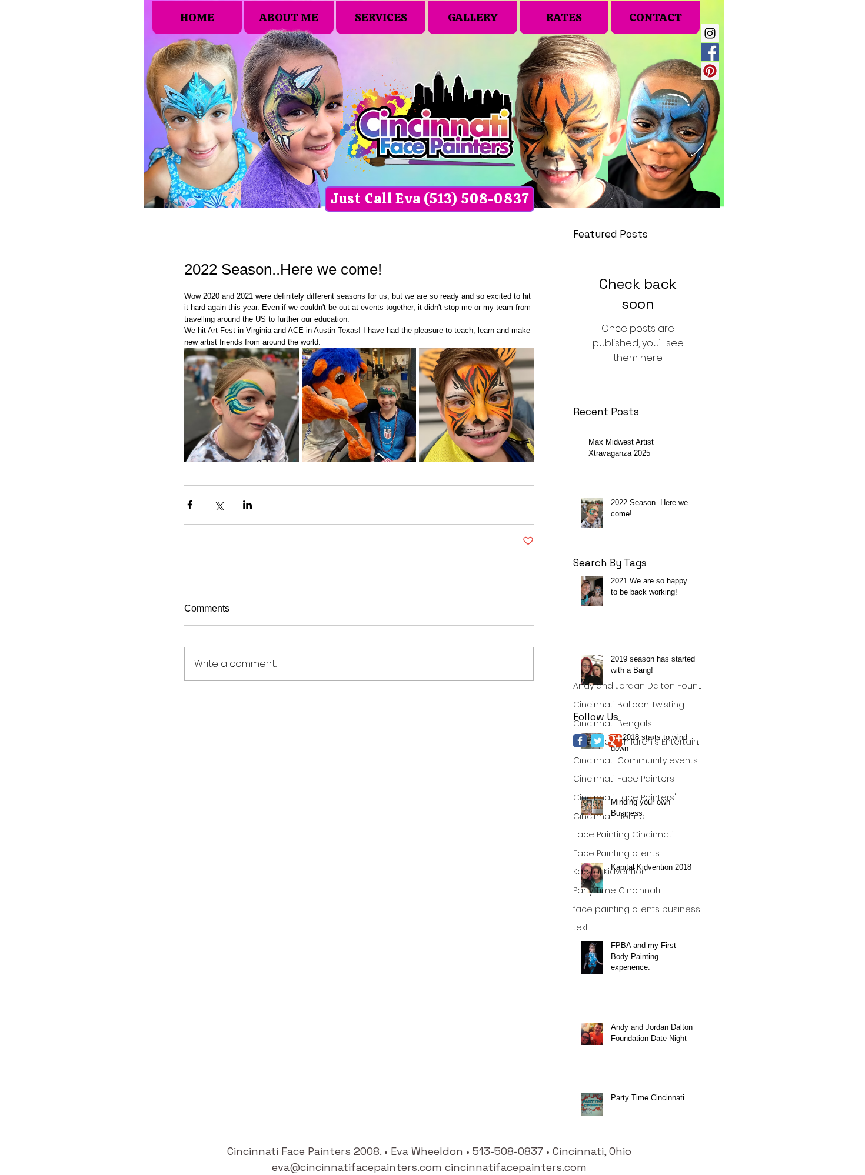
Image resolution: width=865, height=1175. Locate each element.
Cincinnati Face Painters (623, 779)
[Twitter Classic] (597, 740)
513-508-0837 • (513, 1151)
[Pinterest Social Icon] (710, 71)
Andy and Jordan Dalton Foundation (638, 686)
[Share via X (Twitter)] (218, 504)
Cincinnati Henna (609, 816)
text (580, 927)
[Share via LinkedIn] (247, 504)
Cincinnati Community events (635, 760)
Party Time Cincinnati (616, 890)
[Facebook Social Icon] (710, 52)
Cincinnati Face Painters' (624, 797)
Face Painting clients (616, 853)
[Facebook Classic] (580, 740)
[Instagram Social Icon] (710, 33)
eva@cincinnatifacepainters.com (357, 1167)
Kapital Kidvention (610, 871)
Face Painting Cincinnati (623, 834)
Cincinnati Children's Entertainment (638, 741)
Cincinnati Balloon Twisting (628, 704)
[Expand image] (241, 405)
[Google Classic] (615, 740)
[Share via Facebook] (189, 504)
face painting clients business (636, 909)
